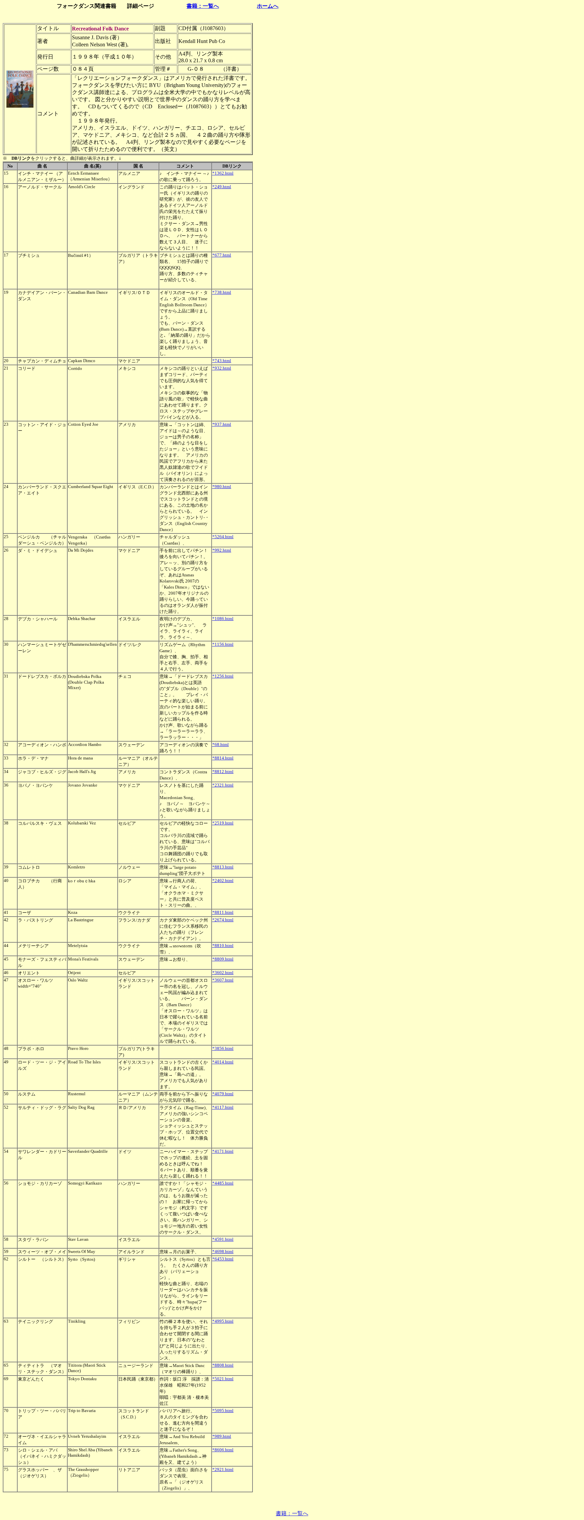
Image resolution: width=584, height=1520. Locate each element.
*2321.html (223, 785)
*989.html (221, 1436)
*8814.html (223, 758)
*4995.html (223, 1321)
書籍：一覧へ (203, 6)
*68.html (220, 744)
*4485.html (223, 1183)
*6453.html (223, 1258)
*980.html (221, 486)
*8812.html (223, 771)
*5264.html (223, 536)
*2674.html (223, 919)
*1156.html (223, 644)
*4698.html (223, 1251)
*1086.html (223, 618)
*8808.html (223, 1365)
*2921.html (223, 1469)
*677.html (221, 255)
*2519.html (223, 822)
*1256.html (223, 676)
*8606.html (223, 1449)
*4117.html (223, 1107)
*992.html (221, 550)
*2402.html (223, 880)
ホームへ (267, 6)
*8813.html (223, 866)
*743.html (221, 360)
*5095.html (223, 1410)
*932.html (221, 368)
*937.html (221, 424)
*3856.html (223, 1048)
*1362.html (223, 173)
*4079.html (223, 1093)
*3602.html (223, 972)
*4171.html (223, 1151)
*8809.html (223, 959)
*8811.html (223, 912)
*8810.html (223, 945)
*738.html (221, 292)
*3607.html (223, 980)
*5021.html (223, 1378)
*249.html (221, 186)
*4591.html (223, 1239)
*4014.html (223, 1061)
